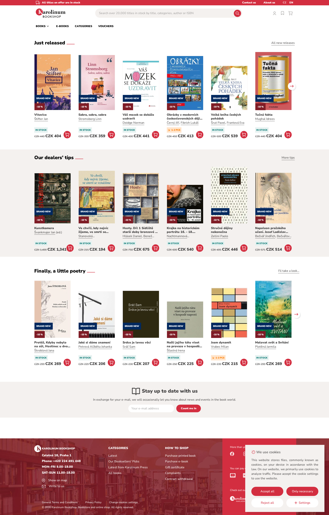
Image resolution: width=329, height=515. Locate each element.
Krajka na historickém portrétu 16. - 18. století (183, 230)
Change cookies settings (123, 502)
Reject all (267, 503)
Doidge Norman (133, 123)
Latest (112, 456)
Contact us (249, 2)
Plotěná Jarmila (265, 347)
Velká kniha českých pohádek (226, 116)
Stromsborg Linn (89, 119)
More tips (288, 158)
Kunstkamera (44, 228)
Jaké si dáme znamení (94, 342)
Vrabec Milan (220, 347)
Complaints (173, 473)
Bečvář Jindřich (265, 236)
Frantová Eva (235, 123)
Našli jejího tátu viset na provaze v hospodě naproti (183, 344)
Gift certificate (174, 467)
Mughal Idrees (265, 119)
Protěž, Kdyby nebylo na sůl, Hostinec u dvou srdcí (52, 344)
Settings (304, 503)
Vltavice (40, 115)
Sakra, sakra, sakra (92, 115)
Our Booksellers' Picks (123, 461)
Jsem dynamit (221, 342)
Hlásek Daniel (132, 236)
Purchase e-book (176, 461)
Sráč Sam (129, 347)
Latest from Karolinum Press (128, 467)
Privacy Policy (93, 502)
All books (114, 473)
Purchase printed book (180, 456)
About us (269, 2)
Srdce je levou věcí (137, 342)
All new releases (283, 43)
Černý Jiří (173, 123)
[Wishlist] (282, 13)
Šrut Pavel (218, 123)
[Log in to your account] (274, 13)
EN (291, 2)
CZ (284, 2)
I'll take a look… (288, 271)
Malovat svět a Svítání (272, 342)
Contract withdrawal (179, 479)
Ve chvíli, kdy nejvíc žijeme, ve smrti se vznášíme (93, 230)
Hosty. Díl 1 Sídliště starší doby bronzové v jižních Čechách (140, 230)
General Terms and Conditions (60, 502)
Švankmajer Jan (44, 232)
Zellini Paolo (219, 236)
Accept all (267, 491)
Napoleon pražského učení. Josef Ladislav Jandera (270, 230)
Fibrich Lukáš (190, 123)
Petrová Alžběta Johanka (95, 347)
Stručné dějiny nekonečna (222, 230)
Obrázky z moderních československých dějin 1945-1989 (184, 116)
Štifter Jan (41, 119)
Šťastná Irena (176, 350)
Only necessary (302, 491)
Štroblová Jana (44, 350)
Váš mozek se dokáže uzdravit (138, 116)
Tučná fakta (263, 115)
